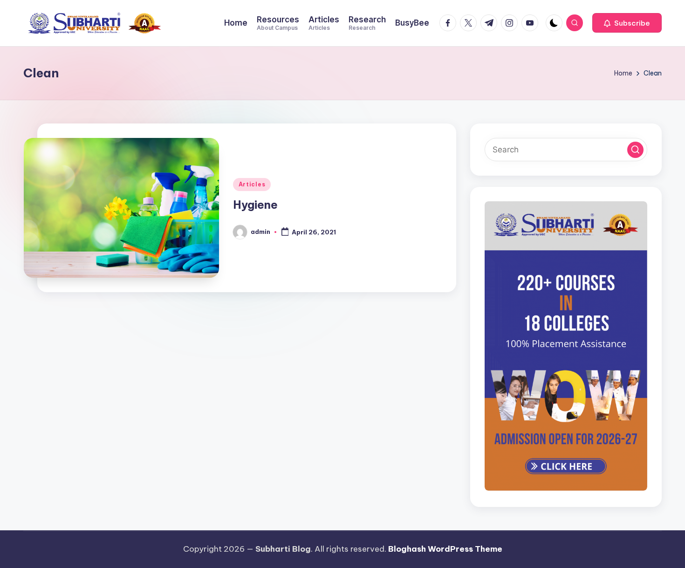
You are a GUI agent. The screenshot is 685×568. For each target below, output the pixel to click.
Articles (252, 184)
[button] (627, 23)
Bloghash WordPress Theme (445, 549)
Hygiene (255, 205)
